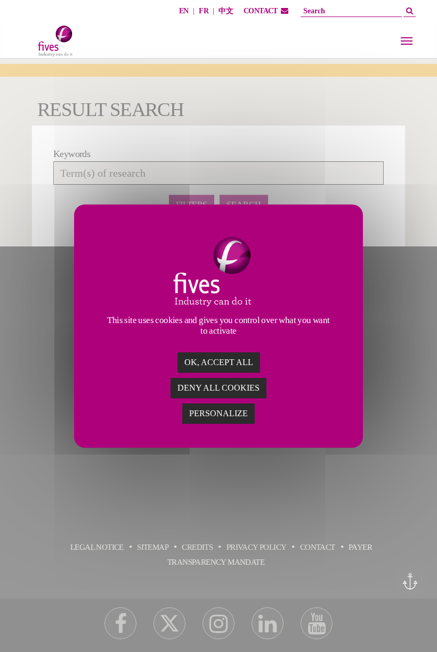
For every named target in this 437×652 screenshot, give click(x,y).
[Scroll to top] (411, 626)
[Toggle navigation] (407, 41)
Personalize (218, 413)
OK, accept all (218, 362)
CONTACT (261, 11)
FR (203, 11)
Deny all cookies (218, 387)
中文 (225, 11)
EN (184, 11)
